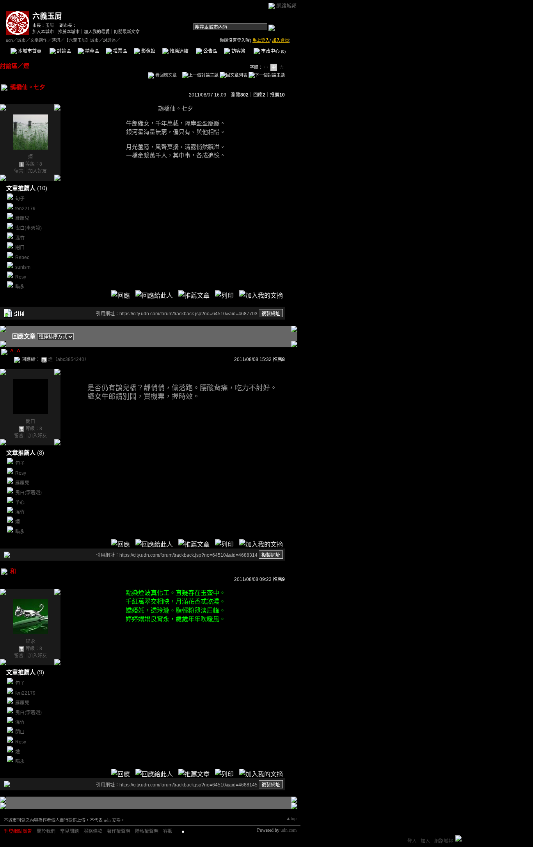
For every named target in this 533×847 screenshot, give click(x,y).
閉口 (20, 247)
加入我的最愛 (97, 31)
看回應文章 (165, 75)
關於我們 (46, 831)
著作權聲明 (118, 831)
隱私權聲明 (146, 831)
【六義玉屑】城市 (81, 40)
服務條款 (93, 831)
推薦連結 (178, 51)
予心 (20, 502)
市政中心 (273, 51)
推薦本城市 (69, 31)
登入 (412, 841)
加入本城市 (43, 31)
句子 (20, 199)
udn (9, 40)
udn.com (289, 830)
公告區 (209, 51)
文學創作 (38, 40)
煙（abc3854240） (68, 359)
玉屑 (49, 25)
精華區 (91, 51)
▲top (291, 818)
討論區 (63, 51)
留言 (18, 171)
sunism (22, 267)
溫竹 (20, 238)
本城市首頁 (29, 51)
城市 (21, 40)
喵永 (20, 286)
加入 (425, 841)
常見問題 (69, 831)
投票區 (119, 51)
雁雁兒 (22, 218)
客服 (167, 831)
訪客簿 (237, 51)
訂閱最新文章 (127, 31)
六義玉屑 (47, 16)
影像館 (147, 51)
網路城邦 (286, 6)
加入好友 (37, 171)
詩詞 (56, 40)
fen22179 (25, 208)
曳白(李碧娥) (28, 228)
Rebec (22, 257)
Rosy (20, 277)
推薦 (277, 95)
